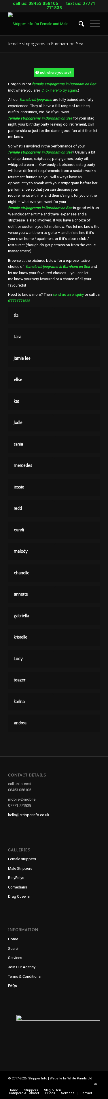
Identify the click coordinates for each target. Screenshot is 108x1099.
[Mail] (95, 1084)
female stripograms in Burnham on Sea (45, 43)
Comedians (17, 887)
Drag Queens (19, 896)
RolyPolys (16, 878)
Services (15, 958)
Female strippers (22, 859)
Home (13, 939)
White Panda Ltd (79, 1078)
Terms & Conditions (24, 976)
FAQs (12, 986)
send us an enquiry (68, 294)
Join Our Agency (21, 967)
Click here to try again (59, 90)
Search (14, 948)
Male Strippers (20, 868)
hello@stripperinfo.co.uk (28, 815)
